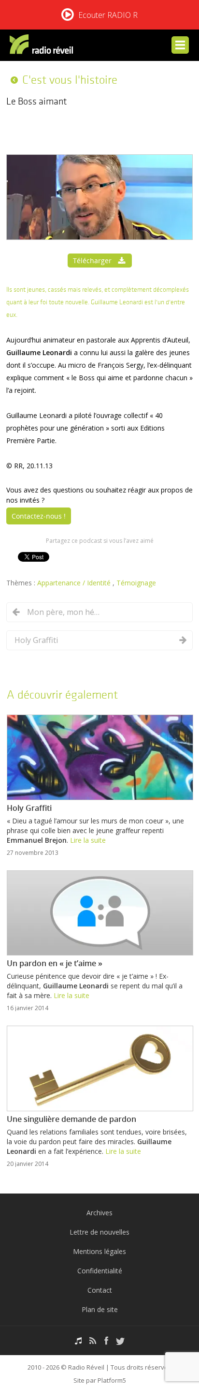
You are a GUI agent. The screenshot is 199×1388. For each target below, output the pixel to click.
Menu (180, 45)
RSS (93, 1340)
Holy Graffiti (36, 640)
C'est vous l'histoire (69, 80)
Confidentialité (99, 1270)
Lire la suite (88, 840)
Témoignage (136, 582)
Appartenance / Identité (75, 582)
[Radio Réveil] (43, 46)
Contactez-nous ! (39, 516)
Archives (99, 1212)
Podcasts (78, 1340)
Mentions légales (99, 1251)
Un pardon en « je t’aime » (54, 963)
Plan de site (100, 1309)
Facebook (106, 1340)
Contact (99, 1290)
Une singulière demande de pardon (71, 1119)
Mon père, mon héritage (63, 612)
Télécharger (92, 260)
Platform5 (112, 1380)
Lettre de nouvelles (99, 1232)
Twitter (120, 1340)
